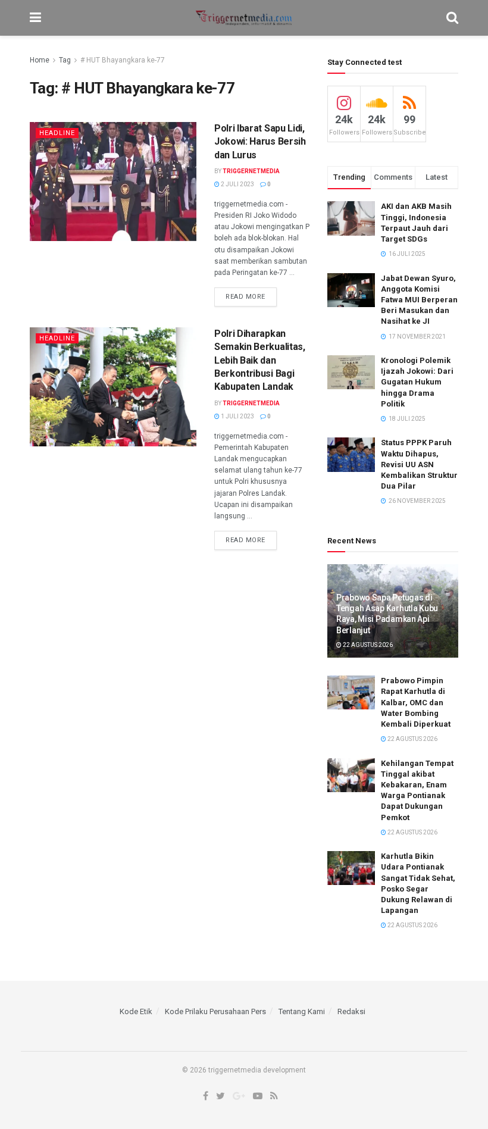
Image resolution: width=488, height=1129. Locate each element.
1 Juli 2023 (237, 416)
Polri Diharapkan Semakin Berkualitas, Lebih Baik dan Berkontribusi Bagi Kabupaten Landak (259, 360)
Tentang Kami (302, 1011)
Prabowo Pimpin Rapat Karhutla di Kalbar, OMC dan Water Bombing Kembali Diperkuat (416, 702)
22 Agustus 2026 (367, 645)
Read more (245, 297)
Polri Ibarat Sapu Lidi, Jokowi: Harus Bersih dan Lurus (260, 142)
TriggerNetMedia (251, 171)
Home (39, 60)
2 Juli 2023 (237, 184)
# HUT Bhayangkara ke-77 (122, 60)
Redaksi (351, 1011)
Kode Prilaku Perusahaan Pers (215, 1011)
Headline (57, 133)
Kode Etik (136, 1011)
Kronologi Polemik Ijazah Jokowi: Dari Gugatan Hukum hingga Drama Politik (417, 382)
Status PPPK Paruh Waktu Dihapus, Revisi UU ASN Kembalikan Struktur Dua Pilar (419, 464)
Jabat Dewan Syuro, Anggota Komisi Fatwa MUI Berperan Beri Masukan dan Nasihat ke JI (419, 300)
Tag (65, 60)
